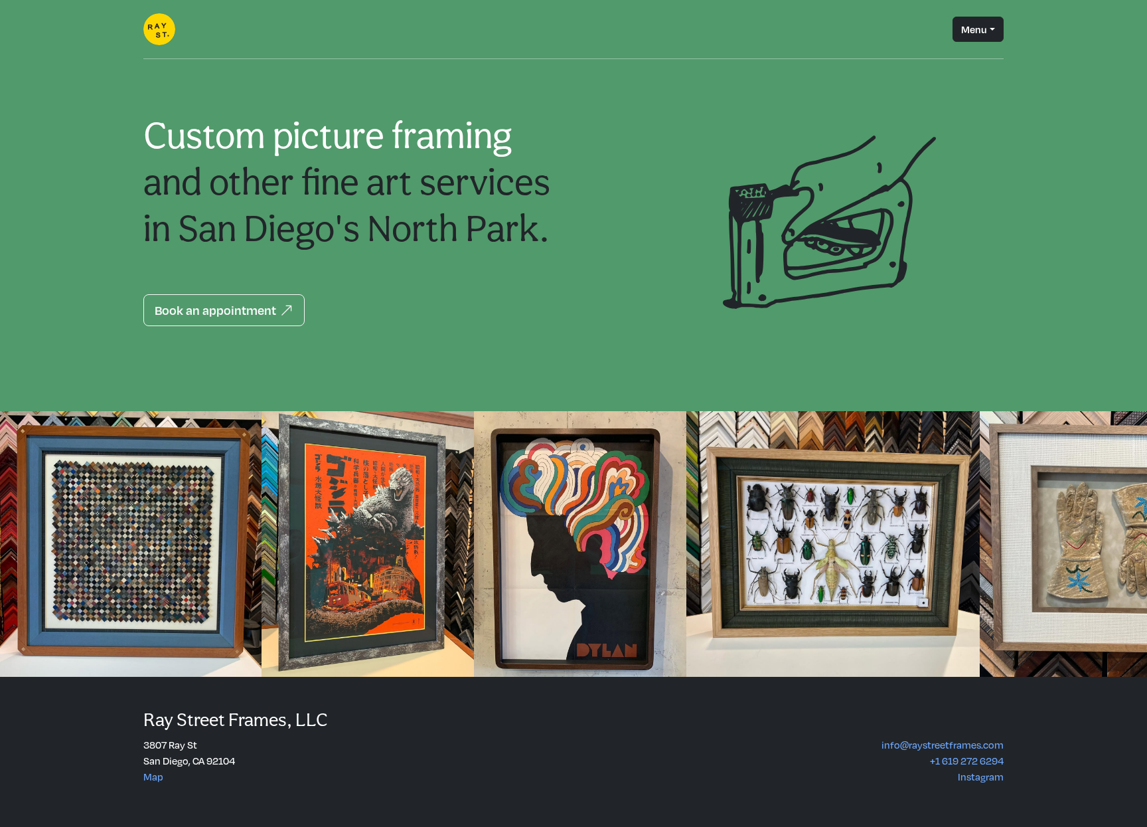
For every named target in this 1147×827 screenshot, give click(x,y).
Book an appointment (217, 310)
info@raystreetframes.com (942, 745)
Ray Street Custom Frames (159, 29)
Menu (974, 29)
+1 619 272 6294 (967, 761)
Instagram (981, 776)
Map (153, 776)
